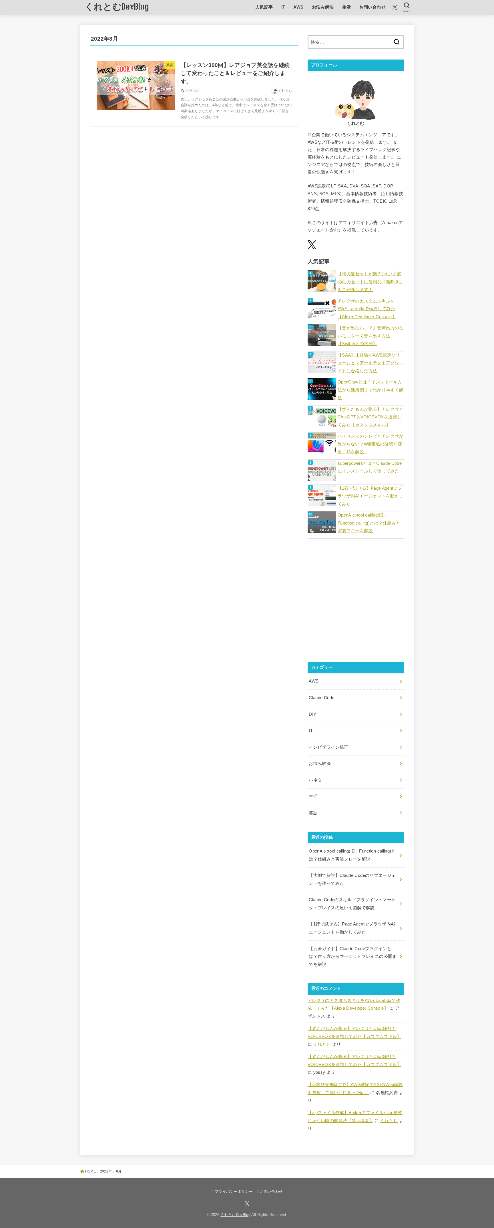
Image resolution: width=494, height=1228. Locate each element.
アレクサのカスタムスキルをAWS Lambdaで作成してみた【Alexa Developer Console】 (367, 309)
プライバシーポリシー (234, 1191)
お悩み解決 (323, 7)
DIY (312, 714)
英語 (313, 813)
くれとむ (322, 1044)
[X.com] (394, 7)
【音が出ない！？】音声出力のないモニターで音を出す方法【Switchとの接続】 (370, 336)
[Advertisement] (356, 604)
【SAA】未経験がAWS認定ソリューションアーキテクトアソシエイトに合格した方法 (370, 363)
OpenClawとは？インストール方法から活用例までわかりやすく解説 (370, 390)
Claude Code (321, 697)
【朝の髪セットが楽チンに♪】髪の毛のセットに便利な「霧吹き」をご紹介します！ (370, 282)
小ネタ (315, 780)
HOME (90, 1171)
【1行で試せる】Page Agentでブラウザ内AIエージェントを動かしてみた (370, 496)
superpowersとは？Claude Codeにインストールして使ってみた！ (370, 467)
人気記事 (264, 7)
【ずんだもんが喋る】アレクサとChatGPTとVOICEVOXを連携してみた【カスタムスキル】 (370, 417)
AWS (298, 7)
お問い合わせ (372, 7)
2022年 (106, 1171)
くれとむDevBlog (117, 7)
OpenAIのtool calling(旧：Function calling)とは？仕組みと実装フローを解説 (369, 523)
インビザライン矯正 (328, 747)
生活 (346, 7)
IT (283, 7)
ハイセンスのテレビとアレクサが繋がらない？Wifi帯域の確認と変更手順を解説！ (370, 444)
